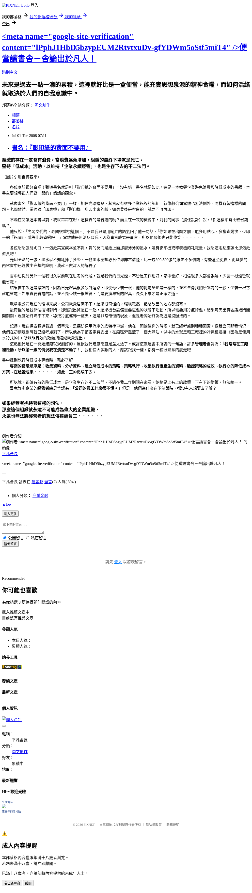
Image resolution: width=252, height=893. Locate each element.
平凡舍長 (10, 454)
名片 (16, 127)
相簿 (16, 115)
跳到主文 (10, 72)
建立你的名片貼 (11, 811)
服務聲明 (172, 825)
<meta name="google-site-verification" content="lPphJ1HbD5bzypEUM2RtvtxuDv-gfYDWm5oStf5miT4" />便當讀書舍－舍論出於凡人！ (124, 47)
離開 (28, 883)
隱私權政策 (154, 825)
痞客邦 (37, 482)
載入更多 (10, 514)
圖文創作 (42, 105)
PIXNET (89, 825)
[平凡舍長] (4, 807)
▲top (6, 504)
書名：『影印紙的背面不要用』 (52, 148)
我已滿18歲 (12, 883)
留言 (48, 482)
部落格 (18, 121)
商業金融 (40, 496)
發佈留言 (10, 544)
